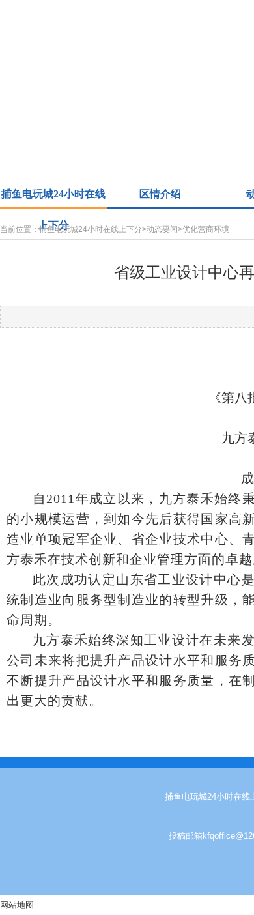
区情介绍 (160, 193)
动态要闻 (162, 229)
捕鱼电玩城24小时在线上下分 (53, 197)
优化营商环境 (205, 229)
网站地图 (17, 905)
